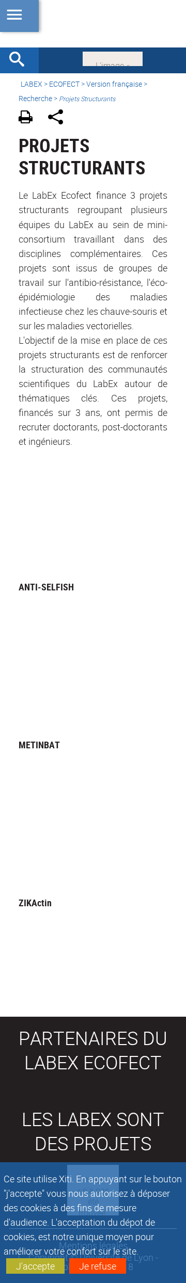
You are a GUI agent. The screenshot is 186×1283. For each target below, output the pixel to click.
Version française (114, 84)
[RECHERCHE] (20, 60)
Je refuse (97, 1266)
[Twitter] (113, 58)
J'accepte (35, 1266)
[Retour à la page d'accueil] (93, 23)
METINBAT (39, 745)
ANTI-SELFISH (46, 587)
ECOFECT (64, 84)
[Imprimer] (29, 118)
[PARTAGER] (59, 118)
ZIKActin (35, 902)
